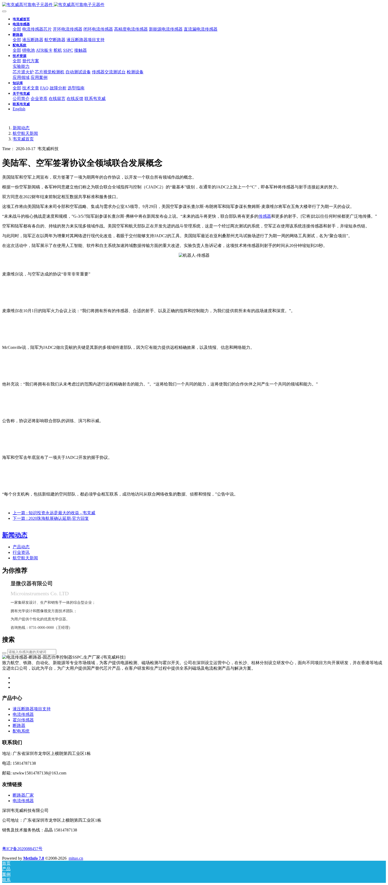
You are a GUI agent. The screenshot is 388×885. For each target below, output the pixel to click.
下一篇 (51, 518)
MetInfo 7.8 (33, 858)
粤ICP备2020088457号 (22, 848)
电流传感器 (23, 800)
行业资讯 (21, 552)
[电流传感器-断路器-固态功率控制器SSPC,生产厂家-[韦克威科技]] (194, 5)
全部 (17, 29)
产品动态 (21, 547)
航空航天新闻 (25, 133)
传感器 (264, 216)
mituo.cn (76, 858)
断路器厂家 (23, 795)
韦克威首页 (21, 19)
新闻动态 (21, 128)
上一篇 (54, 513)
